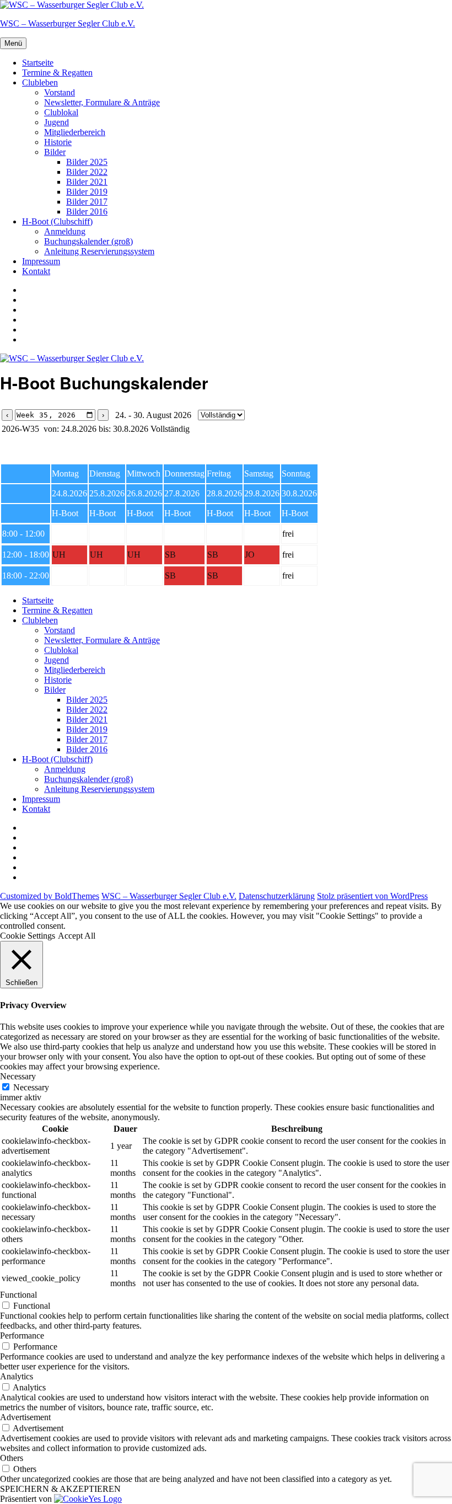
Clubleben (40, 82)
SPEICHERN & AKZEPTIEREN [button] (60, 1489)
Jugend (56, 122)
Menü (13, 43)
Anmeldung (64, 231)
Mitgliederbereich (74, 132)
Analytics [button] (16, 1376)
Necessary (31, 1087)
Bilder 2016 (86, 211)
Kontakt (36, 271)
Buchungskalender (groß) (88, 241)
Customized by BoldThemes (49, 896)
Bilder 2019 (86, 191)
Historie (58, 142)
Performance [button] (22, 1335)
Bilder (55, 152)
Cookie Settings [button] (27, 935)
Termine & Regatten (57, 72)
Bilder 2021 (86, 181)
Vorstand (59, 92)
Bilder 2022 (86, 171)
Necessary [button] (18, 1076)
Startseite (37, 62)
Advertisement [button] (25, 1417)
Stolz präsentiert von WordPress (372, 896)
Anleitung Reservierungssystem (99, 251)
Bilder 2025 (86, 162)
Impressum (41, 261)
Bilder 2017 (86, 201)
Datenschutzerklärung (277, 896)
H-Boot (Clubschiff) (57, 221)
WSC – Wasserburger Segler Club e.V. (67, 23)
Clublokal (61, 112)
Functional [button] (18, 1294)
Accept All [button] (76, 935)
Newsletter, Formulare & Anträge (102, 102)
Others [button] (11, 1458)
